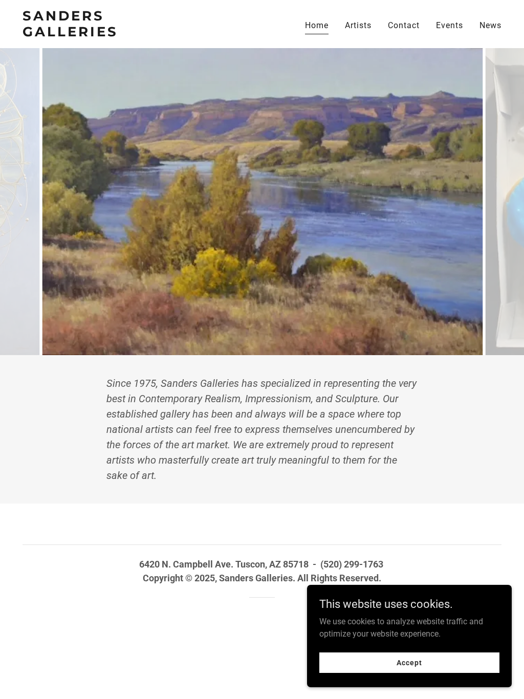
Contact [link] (404, 25)
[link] (106, 33)
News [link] (490, 25)
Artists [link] (358, 25)
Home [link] (317, 25)
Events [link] (449, 25)
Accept (409, 662)
